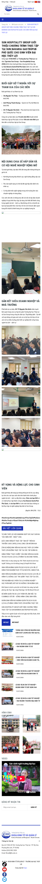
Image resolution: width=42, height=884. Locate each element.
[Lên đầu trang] (35, 880)
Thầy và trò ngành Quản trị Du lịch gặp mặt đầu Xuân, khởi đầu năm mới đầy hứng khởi (21, 615)
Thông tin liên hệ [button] (7, 841)
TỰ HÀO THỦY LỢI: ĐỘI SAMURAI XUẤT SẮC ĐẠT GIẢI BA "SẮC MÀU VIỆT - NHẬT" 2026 (21, 535)
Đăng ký (12, 2)
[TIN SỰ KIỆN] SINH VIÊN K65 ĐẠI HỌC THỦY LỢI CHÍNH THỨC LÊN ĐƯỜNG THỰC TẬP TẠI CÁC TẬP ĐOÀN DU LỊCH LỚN (20, 549)
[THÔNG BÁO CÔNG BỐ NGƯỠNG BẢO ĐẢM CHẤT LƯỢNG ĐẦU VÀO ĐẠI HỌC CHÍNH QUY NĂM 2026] (7, 633)
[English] (39, 2)
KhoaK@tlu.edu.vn (11, 853)
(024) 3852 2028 (11, 850)
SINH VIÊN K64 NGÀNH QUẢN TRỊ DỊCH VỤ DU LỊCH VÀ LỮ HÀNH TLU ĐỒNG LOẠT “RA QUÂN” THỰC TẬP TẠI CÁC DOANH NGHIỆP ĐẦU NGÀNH (21, 575)
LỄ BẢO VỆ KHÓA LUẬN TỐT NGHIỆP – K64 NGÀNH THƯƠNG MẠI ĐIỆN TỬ (28, 699)
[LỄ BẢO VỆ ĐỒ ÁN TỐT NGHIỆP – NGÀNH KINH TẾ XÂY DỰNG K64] (7, 687)
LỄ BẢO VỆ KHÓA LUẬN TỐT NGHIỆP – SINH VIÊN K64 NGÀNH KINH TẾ (28, 672)
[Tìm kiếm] (38, 14)
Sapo (25, 868)
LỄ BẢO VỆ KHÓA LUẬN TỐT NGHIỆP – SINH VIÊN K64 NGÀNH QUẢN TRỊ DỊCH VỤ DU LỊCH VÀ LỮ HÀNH (28, 659)
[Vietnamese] (36, 2)
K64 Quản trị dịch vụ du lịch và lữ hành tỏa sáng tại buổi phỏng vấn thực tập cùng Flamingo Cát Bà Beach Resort (20, 588)
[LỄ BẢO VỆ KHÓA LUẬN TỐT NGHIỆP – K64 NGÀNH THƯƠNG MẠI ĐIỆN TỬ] (7, 701)
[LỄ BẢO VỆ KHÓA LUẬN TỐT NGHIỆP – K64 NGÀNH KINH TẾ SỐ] (7, 646)
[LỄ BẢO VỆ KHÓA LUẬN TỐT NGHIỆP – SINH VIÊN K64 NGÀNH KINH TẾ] (7, 674)
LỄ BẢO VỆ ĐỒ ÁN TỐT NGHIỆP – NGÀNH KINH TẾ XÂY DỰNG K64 (26, 686)
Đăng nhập (5, 2)
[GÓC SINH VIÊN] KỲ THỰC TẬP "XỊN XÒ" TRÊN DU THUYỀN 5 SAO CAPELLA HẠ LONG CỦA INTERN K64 (19, 542)
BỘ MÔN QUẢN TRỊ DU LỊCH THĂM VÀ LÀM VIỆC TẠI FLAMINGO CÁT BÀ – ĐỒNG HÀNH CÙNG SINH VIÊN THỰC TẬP (19, 595)
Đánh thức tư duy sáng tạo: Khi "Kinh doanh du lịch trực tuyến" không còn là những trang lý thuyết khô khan (20, 562)
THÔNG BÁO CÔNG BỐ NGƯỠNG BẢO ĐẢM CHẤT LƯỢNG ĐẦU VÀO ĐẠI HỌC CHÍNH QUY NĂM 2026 (28, 631)
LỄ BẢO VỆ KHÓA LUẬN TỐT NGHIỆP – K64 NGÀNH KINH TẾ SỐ (28, 645)
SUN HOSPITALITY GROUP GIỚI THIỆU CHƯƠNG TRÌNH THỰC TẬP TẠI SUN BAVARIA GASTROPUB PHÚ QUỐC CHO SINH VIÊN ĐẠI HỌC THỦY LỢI (20, 608)
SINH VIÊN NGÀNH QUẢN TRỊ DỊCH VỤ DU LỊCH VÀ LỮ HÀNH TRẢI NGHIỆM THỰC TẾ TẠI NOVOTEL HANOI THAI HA (20, 568)
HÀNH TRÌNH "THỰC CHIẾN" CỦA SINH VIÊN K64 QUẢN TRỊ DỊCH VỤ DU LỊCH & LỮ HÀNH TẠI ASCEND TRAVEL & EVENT (21, 555)
